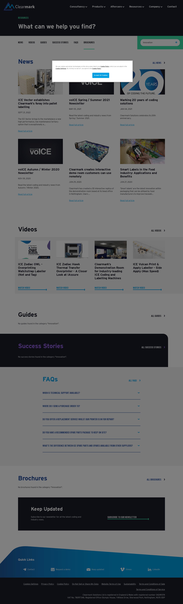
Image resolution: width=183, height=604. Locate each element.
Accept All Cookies (101, 75)
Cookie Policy (104, 66)
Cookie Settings (61, 68)
